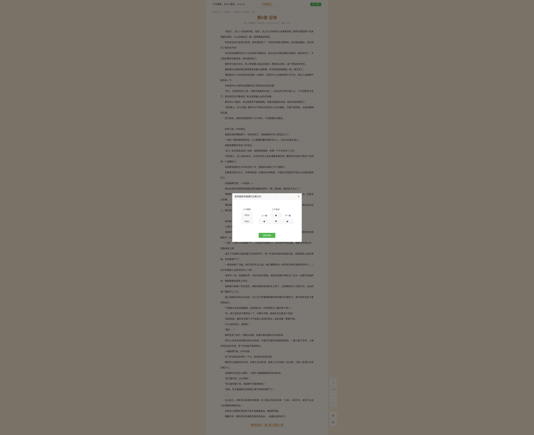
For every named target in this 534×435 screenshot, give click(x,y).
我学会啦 (267, 235)
